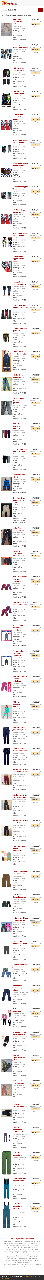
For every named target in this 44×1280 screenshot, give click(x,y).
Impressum (20, 1239)
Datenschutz (29, 1239)
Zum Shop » (36, 24)
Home (12, 1239)
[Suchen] (40, 10)
